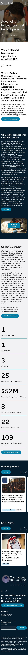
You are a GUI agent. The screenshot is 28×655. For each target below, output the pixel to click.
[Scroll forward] (25, 472)
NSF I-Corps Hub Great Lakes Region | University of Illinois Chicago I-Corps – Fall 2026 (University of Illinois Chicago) (13, 498)
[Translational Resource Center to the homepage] (7, 3)
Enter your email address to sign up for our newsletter (8, 622)
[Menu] (25, 3)
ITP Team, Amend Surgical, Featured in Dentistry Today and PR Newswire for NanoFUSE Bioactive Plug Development (12, 556)
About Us (6, 209)
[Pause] (24, 40)
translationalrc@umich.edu (14, 605)
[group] (14, 494)
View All (6, 472)
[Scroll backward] (21, 472)
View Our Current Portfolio (11, 452)
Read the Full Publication (11, 119)
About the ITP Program (10, 315)
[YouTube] (6, 590)
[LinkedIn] (1, 590)
